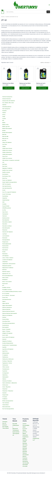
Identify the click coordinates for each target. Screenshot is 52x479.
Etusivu (2, 16)
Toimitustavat (16, 430)
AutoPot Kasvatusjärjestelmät (26, 425)
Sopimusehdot (16, 431)
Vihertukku (4, 421)
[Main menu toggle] (49, 4)
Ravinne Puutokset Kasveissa (25, 458)
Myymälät (15, 423)
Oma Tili (4, 423)
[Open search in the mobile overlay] (27, 11)
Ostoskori (4, 425)
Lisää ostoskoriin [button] (8, 88)
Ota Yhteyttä (5, 426)
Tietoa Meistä (5, 428)
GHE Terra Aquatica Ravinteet (25, 446)
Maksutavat (15, 428)
